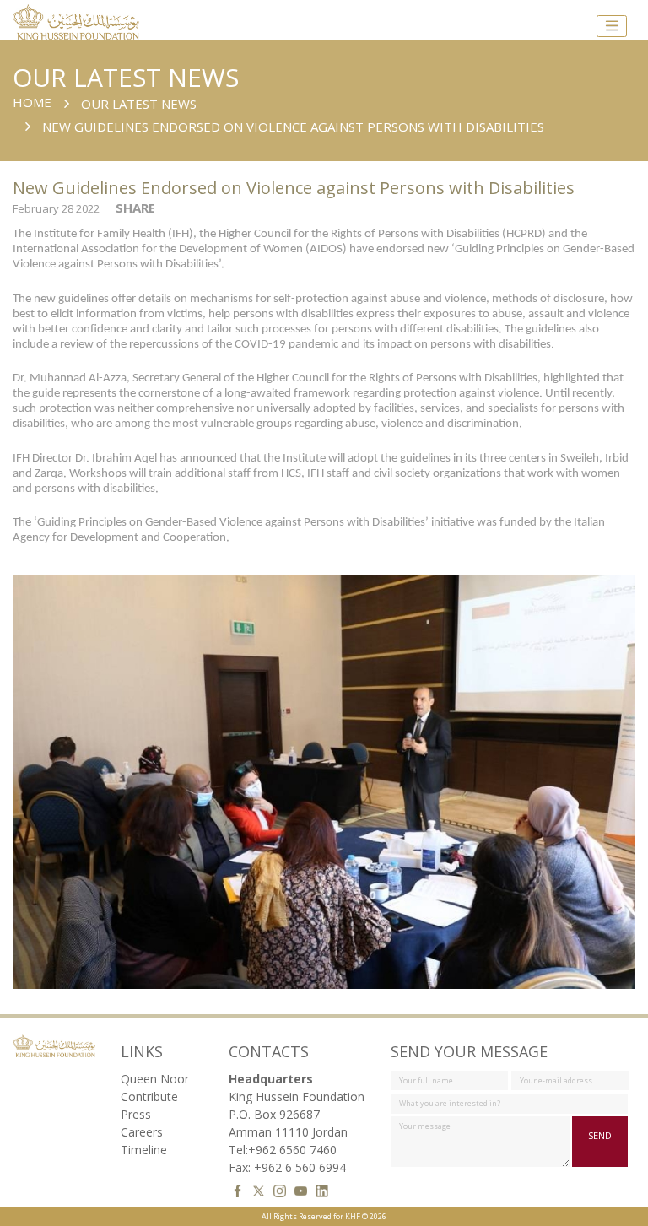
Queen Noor (155, 1079)
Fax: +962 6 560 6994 (287, 1167)
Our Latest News (139, 103)
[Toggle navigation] (612, 26)
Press (136, 1114)
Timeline (144, 1150)
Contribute (149, 1096)
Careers (142, 1132)
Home (32, 102)
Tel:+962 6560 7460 (283, 1150)
